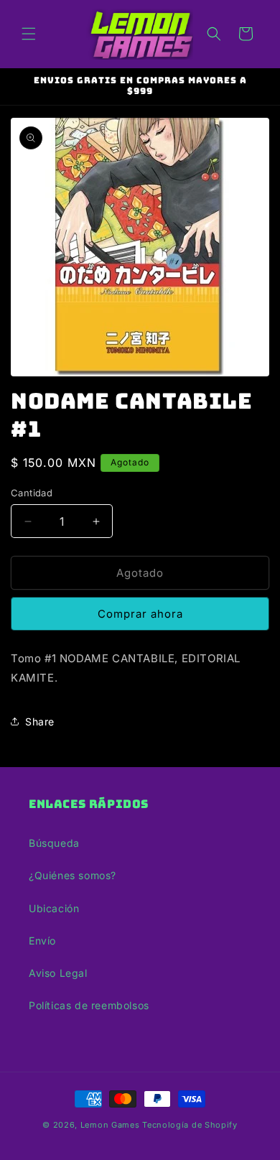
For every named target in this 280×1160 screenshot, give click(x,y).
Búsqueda (54, 843)
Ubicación (54, 908)
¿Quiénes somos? (72, 875)
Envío (42, 940)
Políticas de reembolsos (89, 1005)
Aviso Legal (58, 973)
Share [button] (40, 721)
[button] (29, 34)
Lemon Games (110, 1125)
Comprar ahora (140, 614)
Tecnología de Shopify (190, 1125)
